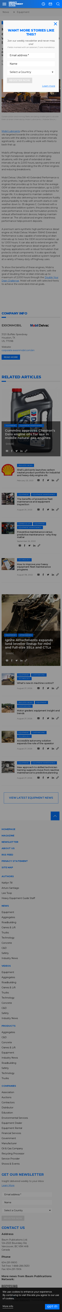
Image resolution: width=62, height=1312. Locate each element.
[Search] (58, 4)
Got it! (52, 1306)
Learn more (48, 86)
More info (8, 1306)
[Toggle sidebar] (4, 4)
